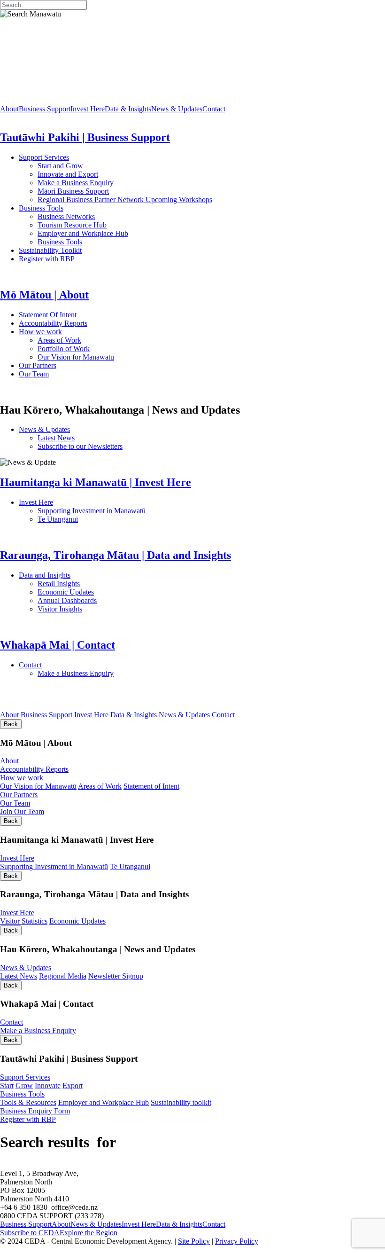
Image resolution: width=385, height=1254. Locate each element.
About (9, 109)
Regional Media (62, 976)
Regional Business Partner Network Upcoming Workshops (125, 200)
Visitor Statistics (23, 921)
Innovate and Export (68, 174)
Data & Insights (128, 109)
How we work (82, 332)
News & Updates (176, 109)
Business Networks (96, 216)
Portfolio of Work (64, 349)
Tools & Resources (28, 1102)
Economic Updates (107, 592)
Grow (24, 1085)
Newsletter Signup (115, 976)
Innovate (48, 1085)
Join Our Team (22, 811)
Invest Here (87, 109)
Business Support (44, 109)
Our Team (71, 374)
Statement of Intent (151, 786)
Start (7, 1085)
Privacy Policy (236, 1241)
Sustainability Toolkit (50, 250)
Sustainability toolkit (181, 1102)
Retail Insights (94, 584)
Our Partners (79, 365)
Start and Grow (60, 166)
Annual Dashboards (97, 600)
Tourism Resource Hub (72, 225)
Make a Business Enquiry (76, 183)
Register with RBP (47, 259)
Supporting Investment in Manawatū (149, 511)
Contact (213, 109)
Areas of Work (86, 340)
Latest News (91, 438)
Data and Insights (91, 575)
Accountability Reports (83, 323)
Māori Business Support (73, 191)
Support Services (74, 157)
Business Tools (70, 208)
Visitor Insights (94, 609)
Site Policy (194, 1241)
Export (72, 1085)
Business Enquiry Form (35, 1111)
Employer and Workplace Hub (83, 233)
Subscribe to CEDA (30, 1233)
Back (11, 724)
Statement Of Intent (74, 315)
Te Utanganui (58, 519)
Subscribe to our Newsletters (80, 446)
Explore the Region (88, 1233)
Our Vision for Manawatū (137, 357)
